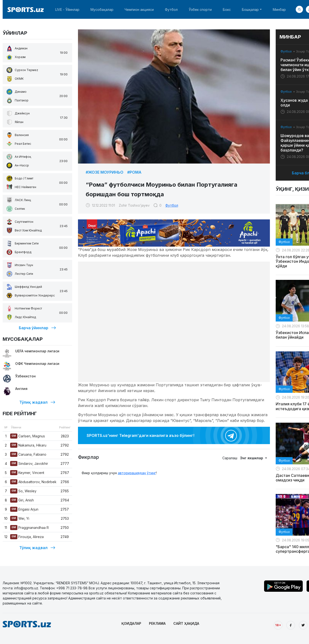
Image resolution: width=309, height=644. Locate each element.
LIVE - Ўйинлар (67, 9)
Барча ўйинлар (33, 327)
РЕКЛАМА (157, 623)
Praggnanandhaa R (30, 528)
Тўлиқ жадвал (33, 402)
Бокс (227, 9)
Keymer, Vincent (28, 473)
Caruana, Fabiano (29, 454)
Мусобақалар (102, 9)
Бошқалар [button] (250, 9)
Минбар (279, 9)
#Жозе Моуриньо (104, 172)
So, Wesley (24, 491)
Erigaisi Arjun (25, 509)
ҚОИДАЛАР (131, 623)
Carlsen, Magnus (28, 436)
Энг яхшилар (252, 458)
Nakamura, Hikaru (29, 445)
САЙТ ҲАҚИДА (186, 623)
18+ (278, 625)
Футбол (171, 9)
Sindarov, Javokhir (30, 463)
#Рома (134, 172)
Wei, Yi (20, 518)
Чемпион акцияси (139, 9)
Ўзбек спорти (200, 9)
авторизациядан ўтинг (137, 473)
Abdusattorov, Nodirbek (34, 482)
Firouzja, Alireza (28, 537)
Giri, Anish (23, 500)
